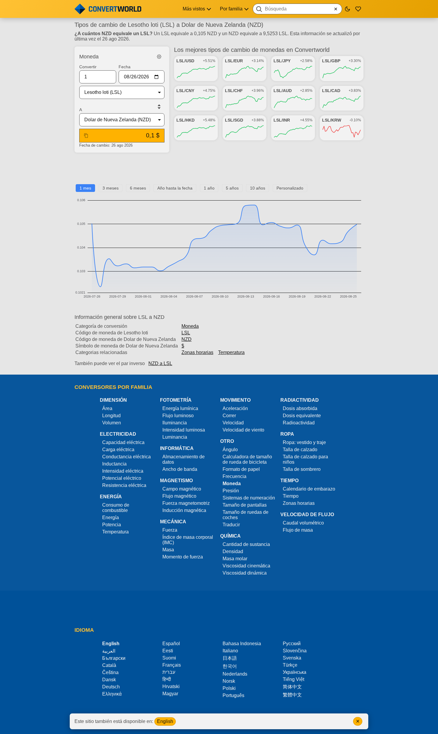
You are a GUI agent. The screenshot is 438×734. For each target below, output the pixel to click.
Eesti (167, 650)
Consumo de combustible (115, 507)
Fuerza (169, 530)
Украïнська (294, 672)
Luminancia (174, 437)
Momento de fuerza (182, 556)
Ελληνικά (112, 693)
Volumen (111, 422)
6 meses (138, 188)
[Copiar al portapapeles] (86, 135)
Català (109, 665)
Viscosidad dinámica (245, 572)
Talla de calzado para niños (305, 459)
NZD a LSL (160, 363)
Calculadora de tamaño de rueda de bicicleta (247, 459)
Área (107, 408)
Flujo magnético (179, 496)
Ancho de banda (179, 469)
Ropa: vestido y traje (304, 442)
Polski (229, 688)
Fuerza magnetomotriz (186, 503)
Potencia (111, 524)
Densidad (233, 551)
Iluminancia (174, 422)
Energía (110, 517)
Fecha (125, 66)
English (165, 721)
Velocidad (233, 422)
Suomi (169, 657)
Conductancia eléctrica (126, 456)
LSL (185, 332)
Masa (168, 549)
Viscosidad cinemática (246, 565)
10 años (257, 188)
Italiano (230, 650)
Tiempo (291, 496)
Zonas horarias (197, 352)
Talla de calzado (300, 449)
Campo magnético (181, 488)
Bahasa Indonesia (242, 643)
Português (233, 695)
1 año (209, 188)
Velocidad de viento (243, 429)
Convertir (88, 66)
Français (171, 665)
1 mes (85, 188)
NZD (186, 339)
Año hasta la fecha (174, 188)
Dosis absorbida (300, 408)
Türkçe (290, 665)
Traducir (231, 524)
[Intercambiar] (159, 106)
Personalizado (290, 188)
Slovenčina (295, 650)
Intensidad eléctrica (122, 471)
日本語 (230, 658)
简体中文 (292, 686)
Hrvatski (171, 686)
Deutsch (111, 686)
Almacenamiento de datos (183, 459)
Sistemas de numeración (249, 497)
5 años (232, 188)
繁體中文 (292, 694)
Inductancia (114, 463)
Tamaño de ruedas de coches (245, 515)
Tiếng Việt (293, 679)
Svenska (292, 657)
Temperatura (231, 352)
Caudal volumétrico (303, 522)
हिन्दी (166, 679)
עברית (168, 672)
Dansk (109, 679)
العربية (108, 651)
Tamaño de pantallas (245, 505)
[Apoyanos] (358, 9)
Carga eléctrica (118, 449)
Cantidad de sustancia (246, 544)
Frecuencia (234, 476)
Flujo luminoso (178, 415)
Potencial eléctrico (121, 478)
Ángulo (230, 449)
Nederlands (235, 673)
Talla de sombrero (302, 469)
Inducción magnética (184, 510)
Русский (292, 643)
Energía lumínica (180, 408)
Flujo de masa (298, 530)
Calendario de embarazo (309, 488)
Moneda (190, 326)
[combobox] (297, 9)
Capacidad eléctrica (123, 442)
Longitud (111, 415)
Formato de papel (241, 469)
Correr (229, 415)
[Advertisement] (219, 170)
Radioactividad (299, 422)
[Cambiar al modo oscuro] (347, 9)
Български (113, 658)
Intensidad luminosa (183, 429)
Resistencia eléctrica (124, 485)
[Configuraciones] (159, 56)
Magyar (170, 693)
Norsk (229, 681)
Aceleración (235, 408)
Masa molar (235, 558)
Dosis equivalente (302, 415)
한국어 (230, 666)
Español (171, 643)
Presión (231, 490)
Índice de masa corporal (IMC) (187, 540)
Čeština (110, 672)
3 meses (110, 188)
